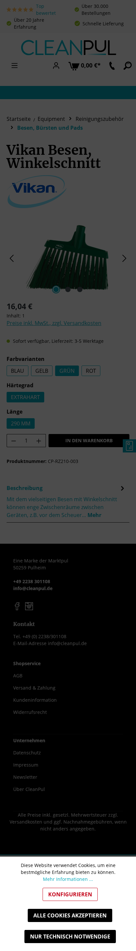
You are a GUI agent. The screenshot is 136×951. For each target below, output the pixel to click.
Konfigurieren (70, 894)
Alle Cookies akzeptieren (70, 915)
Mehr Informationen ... (68, 879)
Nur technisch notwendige (70, 936)
